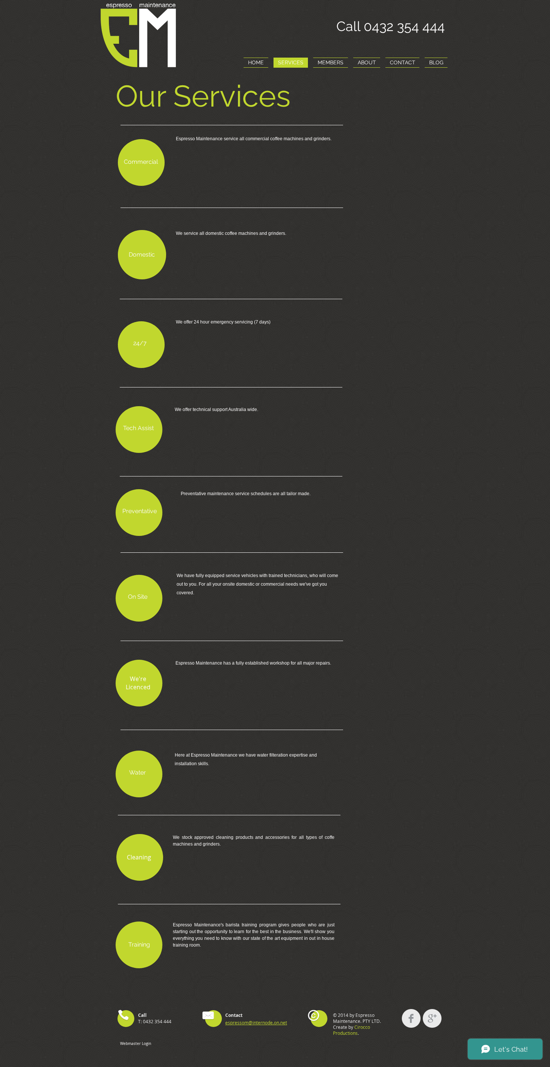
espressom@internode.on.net (256, 1022)
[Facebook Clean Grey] (411, 1018)
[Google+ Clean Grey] (432, 1018)
